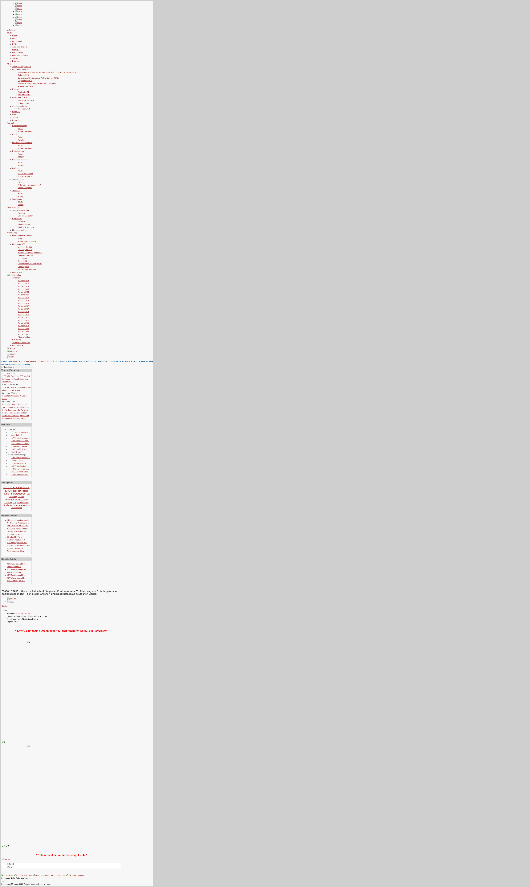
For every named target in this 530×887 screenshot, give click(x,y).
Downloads (16, 120)
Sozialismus (9, 505)
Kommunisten (12, 499)
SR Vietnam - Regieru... (20, 469)
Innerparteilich (17, 272)
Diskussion (16, 61)
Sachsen (15, 168)
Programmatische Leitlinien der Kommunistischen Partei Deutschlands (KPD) (47, 72)
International (17, 41)
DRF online (16, 340)
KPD (8, 490)
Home (15, 361)
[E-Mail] (10, 602)
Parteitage (16, 112)
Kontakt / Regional (25, 131)
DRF (27, 505)
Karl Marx (21, 222)
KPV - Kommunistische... (20, 458)
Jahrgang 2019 (23, 301)
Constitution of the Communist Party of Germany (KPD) (38, 78)
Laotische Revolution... (20, 475)
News (20, 239)
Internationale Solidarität (27, 269)
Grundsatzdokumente (20, 69)
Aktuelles (21, 213)
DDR (14, 503)
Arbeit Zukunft (16, 435)
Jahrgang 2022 (23, 292)
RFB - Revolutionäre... (19, 446)
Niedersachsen (18, 151)
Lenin (22, 500)
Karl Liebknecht (23, 503)
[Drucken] (11, 599)
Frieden (15, 491)
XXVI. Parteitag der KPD (16, 581)
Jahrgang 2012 (23, 320)
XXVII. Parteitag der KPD (16, 578)
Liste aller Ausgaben (25, 216)
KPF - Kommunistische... (20, 432)
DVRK (14, 44)
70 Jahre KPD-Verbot (15, 537)
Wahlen (15, 115)
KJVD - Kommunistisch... (20, 438)
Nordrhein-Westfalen (20, 160)
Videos (15, 58)
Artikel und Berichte (19, 47)
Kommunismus (21, 487)
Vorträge (15, 50)
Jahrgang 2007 (23, 334)
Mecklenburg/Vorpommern (22, 143)
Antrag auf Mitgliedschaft (21, 67)
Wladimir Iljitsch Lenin (26, 227)
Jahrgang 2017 (23, 306)
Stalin (5, 488)
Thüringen (16, 191)
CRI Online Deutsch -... (20, 466)
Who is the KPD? (24, 95)
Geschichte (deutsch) (26, 100)
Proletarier (20, 505)
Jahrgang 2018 (23, 303)
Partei (14, 36)
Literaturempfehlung (19, 230)
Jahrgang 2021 (23, 295)
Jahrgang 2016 (23, 309)
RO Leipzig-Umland (25, 174)
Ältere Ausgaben (24, 337)
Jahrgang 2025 (23, 284)
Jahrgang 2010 (23, 326)
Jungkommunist (24, 109)
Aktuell (20, 129)
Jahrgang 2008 (23, 331)
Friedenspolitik (23, 267)
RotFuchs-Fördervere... (20, 449)
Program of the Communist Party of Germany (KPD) (37, 83)
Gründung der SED (25, 247)
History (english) (24, 103)
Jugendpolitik (23, 261)
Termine (15, 117)
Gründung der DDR (25, 250)
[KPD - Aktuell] (7, 875)
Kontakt (20, 140)
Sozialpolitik (22, 258)
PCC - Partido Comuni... (20, 472)
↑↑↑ (2, 881)
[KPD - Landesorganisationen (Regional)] (49, 875)
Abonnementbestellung (21, 343)
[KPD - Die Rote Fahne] (23, 875)
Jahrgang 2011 (23, 323)
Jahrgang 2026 (23, 281)
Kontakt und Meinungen (27, 241)
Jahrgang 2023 (23, 289)
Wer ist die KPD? (24, 92)
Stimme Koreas (17, 461)
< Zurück (11, 864)
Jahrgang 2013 (23, 317)
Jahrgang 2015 (23, 312)
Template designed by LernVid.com (37, 884)
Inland (14, 38)
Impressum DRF (18, 346)
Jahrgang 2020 (23, 298)
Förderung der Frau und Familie (30, 264)
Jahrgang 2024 (23, 286)
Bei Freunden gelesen (20, 55)
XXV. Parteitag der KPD (16, 575)
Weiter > (11, 867)
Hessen (15, 134)
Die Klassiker (17, 219)
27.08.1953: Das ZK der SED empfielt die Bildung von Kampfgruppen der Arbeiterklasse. (16, 379)
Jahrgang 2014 (23, 315)
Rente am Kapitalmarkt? (16, 540)
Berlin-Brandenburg (19, 126)
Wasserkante (17, 199)
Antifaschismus (18, 493)
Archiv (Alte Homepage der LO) (29, 185)
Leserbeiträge (17, 53)
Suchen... (4, 367)
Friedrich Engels (24, 224)
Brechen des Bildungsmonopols (30, 253)
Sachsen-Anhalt (18, 179)
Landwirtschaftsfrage (25, 255)
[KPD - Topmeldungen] (75, 875)
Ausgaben (16, 278)
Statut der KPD (23, 75)
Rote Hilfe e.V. (16, 452)
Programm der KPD (25, 81)
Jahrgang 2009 (23, 329)
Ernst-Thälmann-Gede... (20, 441)
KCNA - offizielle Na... (19, 463)
